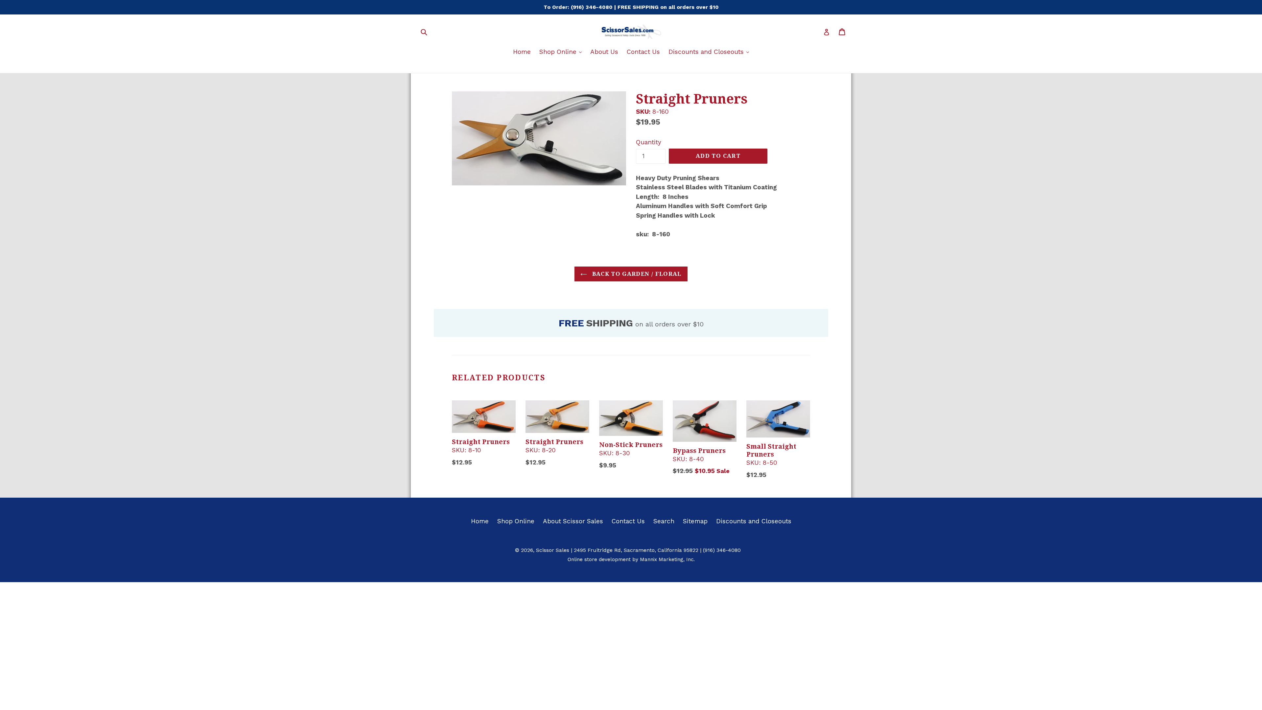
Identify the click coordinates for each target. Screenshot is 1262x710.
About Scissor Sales (573, 521)
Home (522, 52)
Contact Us (643, 52)
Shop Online (562, 52)
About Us (604, 52)
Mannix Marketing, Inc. (667, 559)
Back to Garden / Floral (636, 274)
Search (663, 521)
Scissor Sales (552, 550)
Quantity (648, 142)
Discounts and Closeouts (710, 52)
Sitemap (695, 521)
